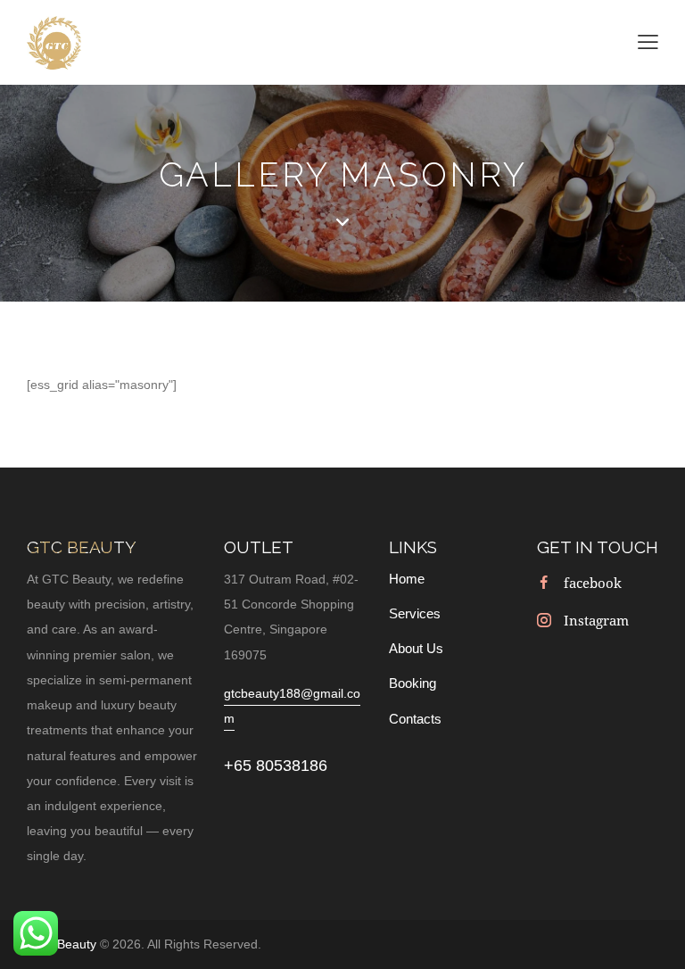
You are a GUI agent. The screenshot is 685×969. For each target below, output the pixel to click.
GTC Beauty (63, 944)
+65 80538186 (275, 765)
